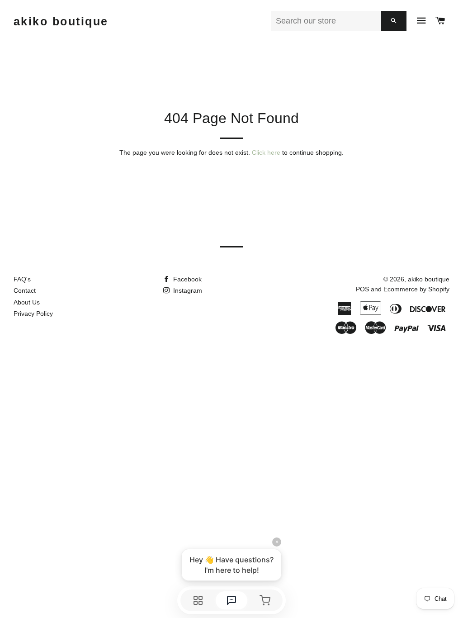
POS (362, 289)
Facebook (186, 279)
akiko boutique (61, 21)
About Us (27, 302)
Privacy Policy (33, 313)
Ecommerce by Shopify (416, 289)
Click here (266, 152)
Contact (25, 290)
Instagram (186, 290)
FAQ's (22, 279)
